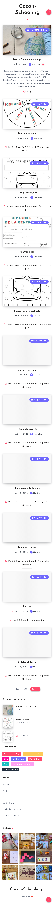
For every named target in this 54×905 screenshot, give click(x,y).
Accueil (6, 784)
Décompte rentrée (27, 429)
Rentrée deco (27, 252)
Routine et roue (27, 133)
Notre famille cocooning (27, 59)
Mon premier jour (27, 193)
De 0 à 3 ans (14, 147)
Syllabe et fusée (27, 662)
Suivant (35, 689)
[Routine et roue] (8, 723)
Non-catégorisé (11, 769)
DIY (37, 147)
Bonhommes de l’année (27, 488)
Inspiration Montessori (22, 764)
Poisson (27, 606)
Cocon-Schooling (27, 9)
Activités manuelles (15, 207)
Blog (29, 92)
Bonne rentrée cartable (27, 311)
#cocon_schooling (11, 754)
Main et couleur (27, 547)
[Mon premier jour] (8, 736)
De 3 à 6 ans (28, 147)
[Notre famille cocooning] (8, 710)
